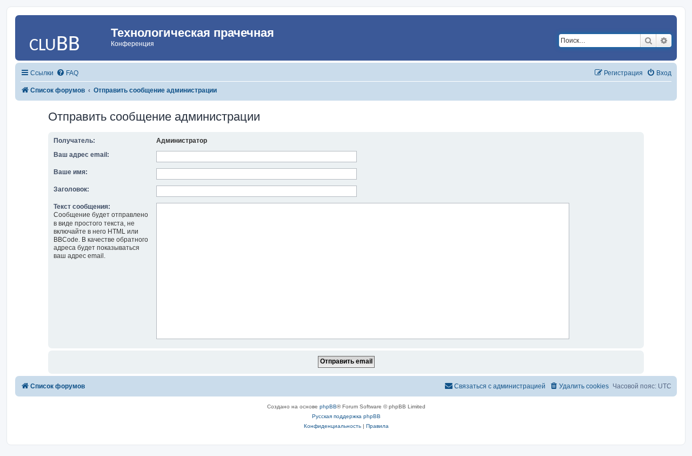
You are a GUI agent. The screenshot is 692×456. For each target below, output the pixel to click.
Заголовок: (71, 189)
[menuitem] (67, 73)
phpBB (328, 406)
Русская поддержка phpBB (346, 416)
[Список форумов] (64, 35)
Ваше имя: (71, 172)
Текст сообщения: (82, 206)
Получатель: (74, 140)
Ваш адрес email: (81, 154)
